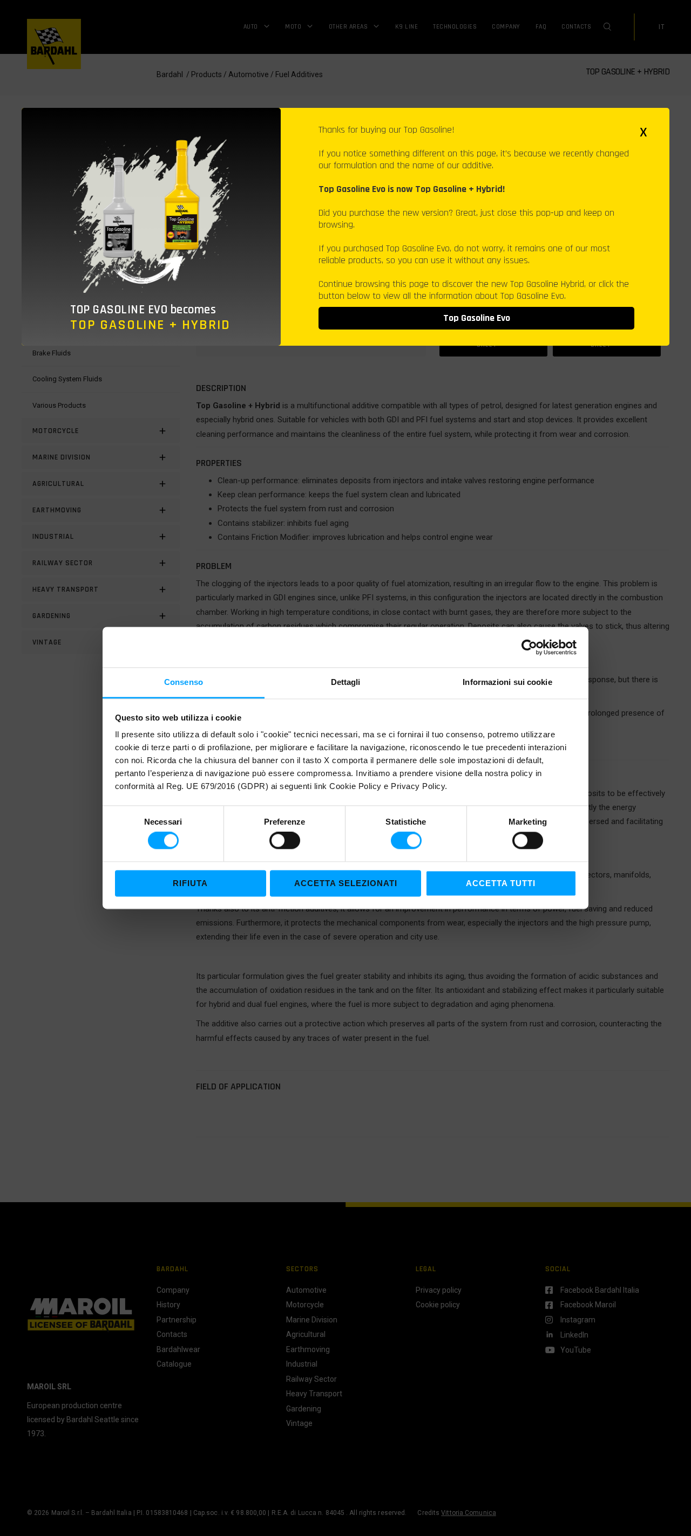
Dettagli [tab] (346, 682)
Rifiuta (190, 883)
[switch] (284, 840)
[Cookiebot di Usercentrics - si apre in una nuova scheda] (529, 647)
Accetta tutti (501, 883)
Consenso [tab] (183, 682)
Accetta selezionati (345, 883)
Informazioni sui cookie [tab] (507, 682)
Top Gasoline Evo (476, 318)
